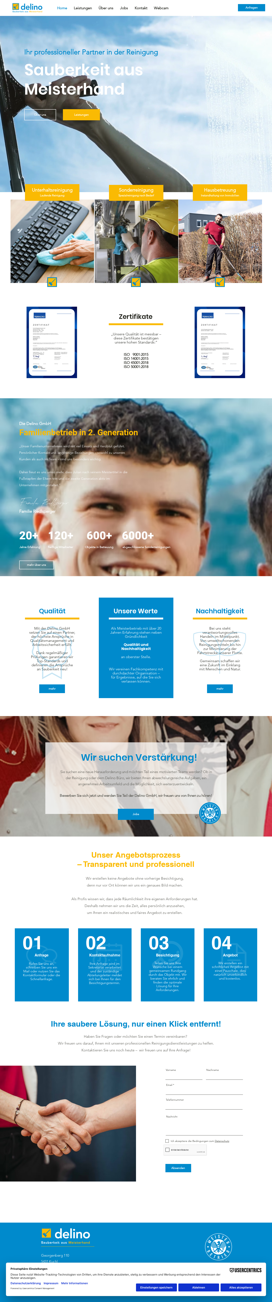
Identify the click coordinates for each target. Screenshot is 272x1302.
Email (169, 1085)
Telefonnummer (175, 1099)
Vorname (171, 1070)
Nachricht (171, 1116)
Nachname (212, 1070)
